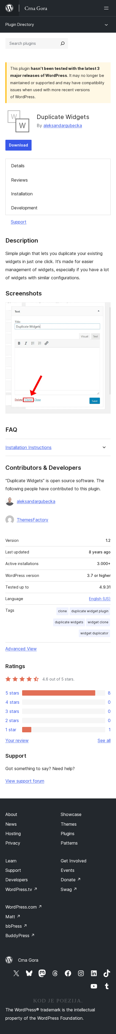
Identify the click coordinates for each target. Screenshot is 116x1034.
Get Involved (74, 860)
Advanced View (21, 648)
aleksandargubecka (62, 125)
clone (62, 611)
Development (24, 207)
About (11, 814)
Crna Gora (28, 960)
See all (104, 740)
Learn (10, 860)
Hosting (13, 833)
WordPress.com (23, 907)
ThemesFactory (32, 519)
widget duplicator (94, 633)
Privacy (12, 843)
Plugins (67, 833)
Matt (13, 916)
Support (18, 222)
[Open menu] (107, 8)
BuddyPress (20, 935)
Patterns (69, 843)
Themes (69, 824)
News (11, 824)
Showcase (71, 814)
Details (18, 165)
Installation (22, 193)
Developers (16, 879)
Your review (17, 740)
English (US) (100, 598)
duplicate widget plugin (89, 611)
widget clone (98, 622)
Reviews (19, 180)
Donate (71, 879)
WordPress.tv (21, 889)
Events (67, 870)
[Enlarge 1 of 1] (103, 309)
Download (18, 145)
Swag (69, 889)
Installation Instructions (28, 447)
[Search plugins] (62, 43)
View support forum (24, 781)
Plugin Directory (19, 24)
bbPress (16, 926)
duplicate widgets (69, 622)
